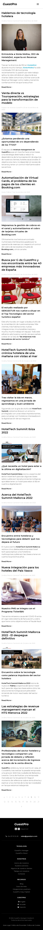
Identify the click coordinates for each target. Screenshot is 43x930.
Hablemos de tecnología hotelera (18, 14)
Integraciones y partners (21, 889)
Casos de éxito (21, 886)
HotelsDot (31, 65)
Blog (21, 884)
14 (12, 802)
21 (38, 802)
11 (38, 797)
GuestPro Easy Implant (21, 892)
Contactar (21, 874)
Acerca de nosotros (21, 863)
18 (27, 802)
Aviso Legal (7, 925)
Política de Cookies (33, 925)
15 (16, 802)
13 (8, 802)
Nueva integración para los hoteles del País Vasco (20, 569)
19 (30, 802)
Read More (6, 87)
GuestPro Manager (21, 850)
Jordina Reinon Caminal (10, 21)
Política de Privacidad (18, 925)
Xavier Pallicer (6, 192)
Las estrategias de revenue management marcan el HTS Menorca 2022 (20, 709)
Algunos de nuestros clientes (21, 868)
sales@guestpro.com (29, 836)
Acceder (22, 904)
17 (23, 802)
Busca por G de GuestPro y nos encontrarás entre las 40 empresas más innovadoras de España (21, 264)
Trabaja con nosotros (21, 871)
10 (35, 797)
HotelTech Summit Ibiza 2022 (18, 430)
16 (19, 802)
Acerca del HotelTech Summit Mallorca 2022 (17, 496)
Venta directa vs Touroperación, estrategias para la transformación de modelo (20, 98)
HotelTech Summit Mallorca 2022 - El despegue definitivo (21, 635)
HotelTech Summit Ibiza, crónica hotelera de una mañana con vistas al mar (19, 353)
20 (35, 802)
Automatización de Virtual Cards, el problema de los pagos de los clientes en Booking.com (20, 182)
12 (4, 802)
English (22, 902)
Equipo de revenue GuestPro (12, 107)
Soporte (22, 907)
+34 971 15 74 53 (12, 836)
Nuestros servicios (21, 866)
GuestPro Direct (21, 853)
